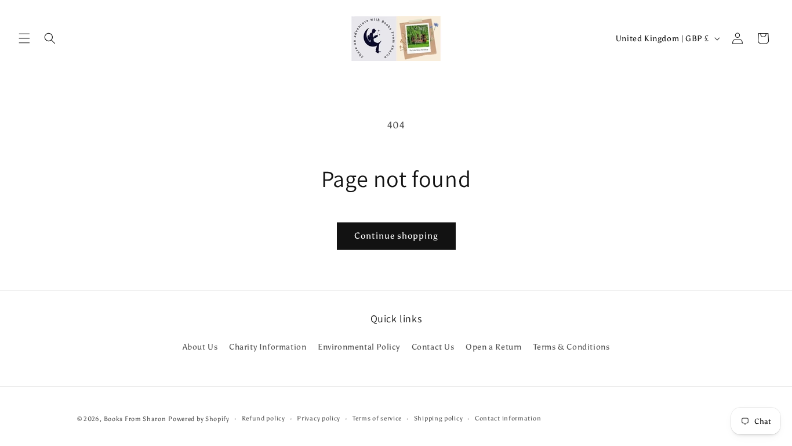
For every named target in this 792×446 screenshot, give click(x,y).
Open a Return (494, 347)
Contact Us (433, 347)
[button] (24, 38)
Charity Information (267, 347)
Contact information (508, 418)
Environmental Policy (359, 347)
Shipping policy (438, 418)
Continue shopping (396, 236)
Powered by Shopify (199, 419)
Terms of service (377, 418)
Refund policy (263, 418)
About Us (200, 347)
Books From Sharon (135, 419)
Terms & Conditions (571, 347)
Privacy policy (318, 418)
